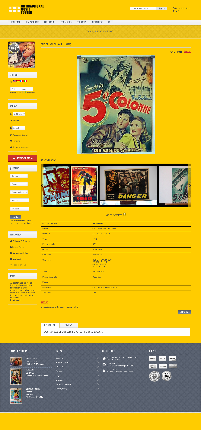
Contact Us (17, 259)
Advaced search (62, 362)
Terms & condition (63, 384)
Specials (59, 358)
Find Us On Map (113, 359)
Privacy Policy (61, 388)
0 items (16, 121)
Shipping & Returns (21, 241)
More (42, 364)
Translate (31, 93)
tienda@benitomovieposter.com (120, 365)
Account (59, 371)
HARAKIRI (30, 369)
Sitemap (59, 380)
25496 (110, 31)
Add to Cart (184, 312)
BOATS (100, 31)
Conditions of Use (20, 253)
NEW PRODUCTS (32, 22)
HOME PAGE (15, 22)
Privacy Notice (18, 247)
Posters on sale (19, 265)
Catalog (90, 31)
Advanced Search (20, 135)
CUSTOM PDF (97, 22)
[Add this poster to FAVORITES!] (124, 214)
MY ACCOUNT (50, 22)
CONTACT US (66, 22)
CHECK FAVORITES (23, 158)
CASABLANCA (31, 358)
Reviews (16, 141)
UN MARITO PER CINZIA (33, 390)
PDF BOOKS (81, 22)
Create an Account (20, 147)
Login (58, 375)
